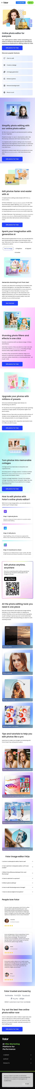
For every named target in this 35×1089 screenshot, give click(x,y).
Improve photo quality (19, 203)
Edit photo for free (12, 48)
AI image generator (26, 289)
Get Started (10, 303)
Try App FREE (20, 2)
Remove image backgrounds (24, 209)
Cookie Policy (7, 1080)
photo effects (17, 349)
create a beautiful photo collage (17, 473)
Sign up (30, 2)
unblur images (23, 204)
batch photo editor (12, 152)
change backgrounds (18, 211)
